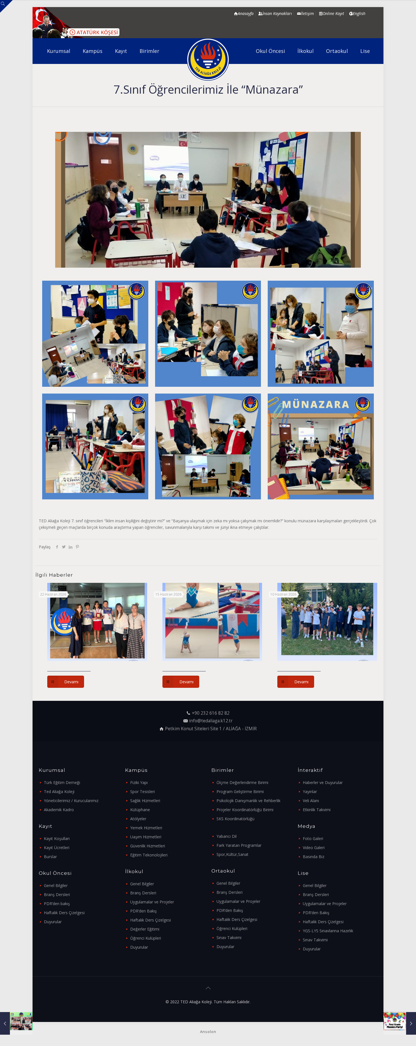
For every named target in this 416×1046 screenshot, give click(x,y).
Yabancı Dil (226, 836)
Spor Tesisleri (142, 791)
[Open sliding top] (6, 6)
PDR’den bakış (57, 903)
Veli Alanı (311, 800)
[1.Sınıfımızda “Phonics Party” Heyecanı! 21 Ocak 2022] (399, 1023)
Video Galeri (314, 847)
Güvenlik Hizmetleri (147, 846)
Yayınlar (310, 791)
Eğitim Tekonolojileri (149, 855)
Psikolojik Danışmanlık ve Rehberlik (248, 800)
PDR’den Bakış (143, 911)
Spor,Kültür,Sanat (232, 854)
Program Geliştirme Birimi (240, 791)
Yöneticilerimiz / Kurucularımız (71, 800)
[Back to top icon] (208, 988)
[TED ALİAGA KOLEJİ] (208, 59)
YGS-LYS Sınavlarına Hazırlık (328, 930)
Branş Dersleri (57, 894)
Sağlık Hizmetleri (145, 800)
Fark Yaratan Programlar (238, 845)
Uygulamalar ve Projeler (152, 902)
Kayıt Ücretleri (56, 847)
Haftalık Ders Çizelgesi (64, 912)
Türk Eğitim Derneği (62, 782)
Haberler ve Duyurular (323, 782)
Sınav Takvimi (228, 937)
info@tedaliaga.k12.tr (211, 721)
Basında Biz (313, 856)
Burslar (50, 856)
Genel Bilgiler (56, 885)
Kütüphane (140, 809)
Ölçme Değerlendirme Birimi (242, 782)
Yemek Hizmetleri (146, 827)
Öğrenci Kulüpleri (145, 938)
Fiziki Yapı (139, 782)
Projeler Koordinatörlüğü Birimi (244, 809)
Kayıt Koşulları (57, 838)
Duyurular (53, 921)
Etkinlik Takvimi (317, 809)
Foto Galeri (313, 838)
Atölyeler (138, 818)
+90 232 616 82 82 (211, 713)
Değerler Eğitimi (144, 929)
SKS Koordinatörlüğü (235, 818)
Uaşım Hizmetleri (145, 836)
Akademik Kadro (59, 809)
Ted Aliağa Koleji (59, 791)
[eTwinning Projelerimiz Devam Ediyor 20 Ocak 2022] (16, 1023)
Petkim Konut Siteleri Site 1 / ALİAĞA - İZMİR (211, 729)
